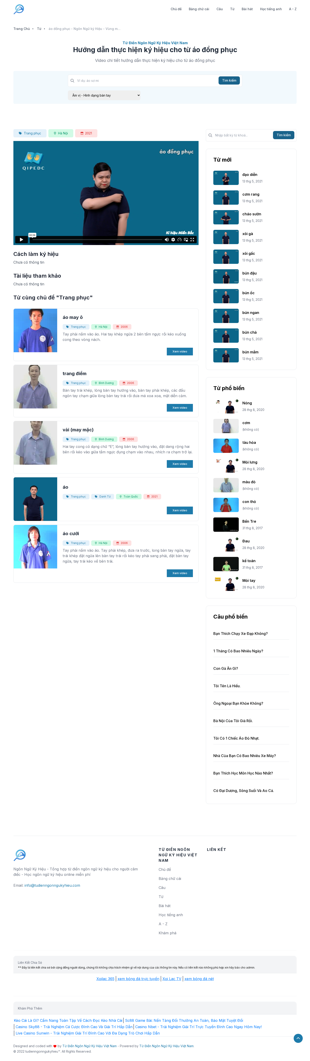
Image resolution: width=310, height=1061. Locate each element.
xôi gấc (248, 253)
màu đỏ (249, 482)
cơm (246, 422)
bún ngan (250, 312)
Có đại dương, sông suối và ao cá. (243, 790)
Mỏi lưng (249, 462)
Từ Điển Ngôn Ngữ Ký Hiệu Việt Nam (89, 1046)
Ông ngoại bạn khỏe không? (238, 703)
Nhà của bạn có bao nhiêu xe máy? (244, 755)
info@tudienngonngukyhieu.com (52, 885)
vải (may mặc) (78, 429)
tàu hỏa (249, 442)
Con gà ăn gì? (225, 668)
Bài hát (247, 9)
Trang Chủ (21, 29)
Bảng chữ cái (199, 9)
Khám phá (167, 933)
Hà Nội (63, 133)
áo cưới (71, 533)
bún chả (249, 332)
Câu (220, 9)
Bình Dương (106, 383)
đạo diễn (249, 174)
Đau (246, 541)
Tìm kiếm (229, 80)
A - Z (293, 9)
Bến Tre (249, 521)
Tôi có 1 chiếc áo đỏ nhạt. (236, 738)
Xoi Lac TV (171, 978)
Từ (232, 9)
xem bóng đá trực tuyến (138, 978)
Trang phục (32, 133)
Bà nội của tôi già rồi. (233, 721)
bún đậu (249, 273)
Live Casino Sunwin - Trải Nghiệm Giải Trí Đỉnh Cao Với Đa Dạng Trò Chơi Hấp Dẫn (88, 1033)
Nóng (247, 403)
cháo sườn (251, 214)
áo (65, 487)
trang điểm (74, 373)
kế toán (249, 560)
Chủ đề (176, 9)
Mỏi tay (248, 580)
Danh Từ (105, 496)
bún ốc (248, 293)
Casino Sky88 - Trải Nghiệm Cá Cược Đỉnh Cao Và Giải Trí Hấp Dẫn (74, 1027)
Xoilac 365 (105, 978)
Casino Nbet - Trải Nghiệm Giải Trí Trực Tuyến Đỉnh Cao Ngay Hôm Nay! (198, 1027)
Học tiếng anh (271, 9)
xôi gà (247, 233)
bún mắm (250, 352)
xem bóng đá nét (199, 978)
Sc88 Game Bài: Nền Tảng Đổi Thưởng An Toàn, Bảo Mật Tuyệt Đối (184, 1020)
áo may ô (73, 317)
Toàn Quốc (130, 496)
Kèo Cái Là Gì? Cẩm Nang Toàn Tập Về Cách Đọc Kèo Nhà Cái (68, 1020)
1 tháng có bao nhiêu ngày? (238, 651)
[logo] (19, 853)
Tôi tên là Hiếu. (227, 686)
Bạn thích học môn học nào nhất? (243, 773)
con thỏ (249, 501)
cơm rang (250, 194)
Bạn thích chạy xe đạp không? (240, 633)
